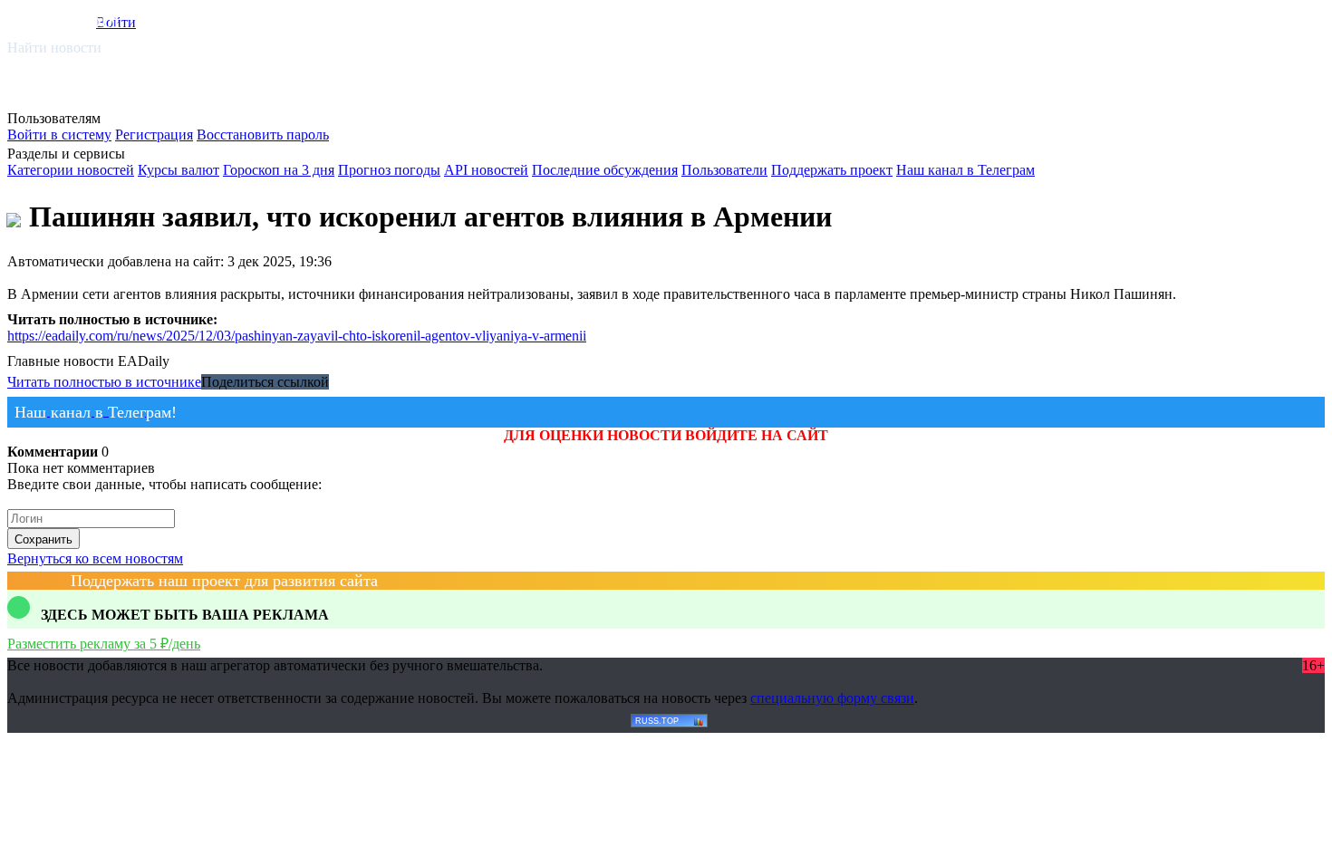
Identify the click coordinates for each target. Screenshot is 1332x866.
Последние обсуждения (605, 170)
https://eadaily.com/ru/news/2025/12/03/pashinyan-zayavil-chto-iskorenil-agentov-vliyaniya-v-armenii (296, 335)
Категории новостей (70, 170)
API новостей (486, 170)
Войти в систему (59, 134)
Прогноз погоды (389, 170)
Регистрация (154, 134)
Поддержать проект (832, 170)
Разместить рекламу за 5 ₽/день (103, 643)
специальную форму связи (832, 698)
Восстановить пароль (263, 134)
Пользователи (724, 170)
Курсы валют (178, 170)
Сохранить (43, 539)
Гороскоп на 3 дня (278, 170)
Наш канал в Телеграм (965, 170)
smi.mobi (77, 19)
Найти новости (54, 47)
